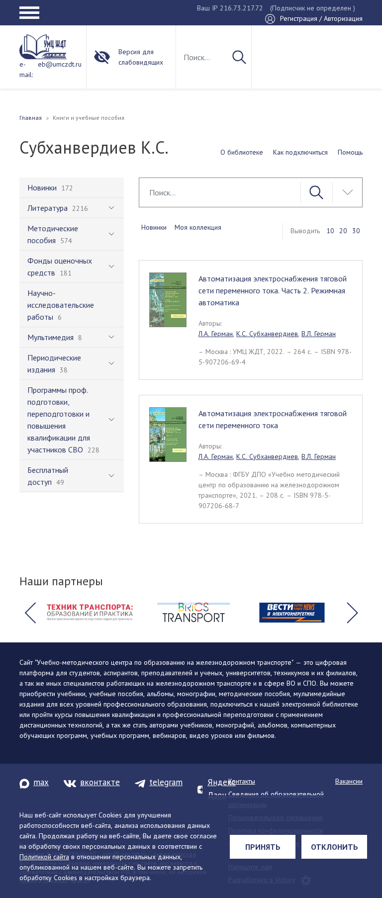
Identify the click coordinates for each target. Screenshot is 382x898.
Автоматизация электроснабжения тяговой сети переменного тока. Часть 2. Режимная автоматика (272, 290)
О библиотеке (241, 152)
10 (330, 230)
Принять (263, 847)
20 (343, 230)
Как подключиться (300, 152)
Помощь (350, 152)
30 (356, 230)
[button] (29, 612)
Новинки (154, 227)
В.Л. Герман (318, 333)
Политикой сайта (44, 856)
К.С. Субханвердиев (267, 333)
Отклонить (334, 847)
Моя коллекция (198, 227)
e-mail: (26, 69)
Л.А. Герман (215, 333)
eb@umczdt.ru (60, 64)
